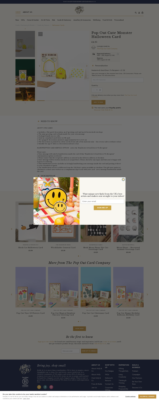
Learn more (26, 398)
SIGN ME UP (102, 208)
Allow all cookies (147, 396)
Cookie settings (130, 396)
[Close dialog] (123, 179)
